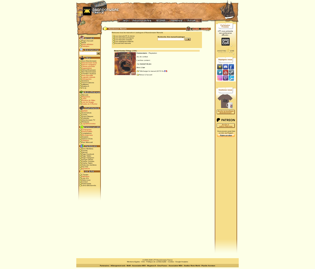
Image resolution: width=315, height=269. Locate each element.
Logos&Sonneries (88, 123)
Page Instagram (88, 158)
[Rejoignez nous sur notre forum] (219, 67)
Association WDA (175, 266)
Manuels (85, 95)
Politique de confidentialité (156, 262)
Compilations (87, 133)
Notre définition (87, 44)
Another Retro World (192, 266)
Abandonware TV (88, 120)
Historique (85, 176)
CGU (143, 262)
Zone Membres (87, 149)
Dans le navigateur (89, 64)
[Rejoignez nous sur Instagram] (219, 78)
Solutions (85, 81)
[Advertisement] (226, 190)
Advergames (86, 79)
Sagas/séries (87, 68)
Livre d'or (85, 178)
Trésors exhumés (88, 66)
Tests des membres (89, 165)
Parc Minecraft (87, 142)
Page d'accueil (87, 41)
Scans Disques (87, 116)
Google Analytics (181, 262)
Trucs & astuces (88, 82)
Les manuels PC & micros (125, 36)
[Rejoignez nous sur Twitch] (225, 78)
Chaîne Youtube (88, 161)
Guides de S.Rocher (89, 104)
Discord (84, 152)
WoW (129, 266)
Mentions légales (133, 262)
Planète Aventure (208, 266)
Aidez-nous (86, 180)
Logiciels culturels (88, 77)
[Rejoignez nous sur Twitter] (219, 72)
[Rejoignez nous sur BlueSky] (232, 78)
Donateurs (86, 168)
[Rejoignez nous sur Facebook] (232, 67)
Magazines (86, 97)
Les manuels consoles (123, 40)
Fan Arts (85, 167)
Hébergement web (118, 266)
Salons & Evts (87, 139)
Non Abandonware (89, 72)
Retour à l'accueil (145, 75)
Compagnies (86, 130)
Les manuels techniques (124, 38)
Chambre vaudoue (89, 73)
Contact (85, 182)
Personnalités (87, 131)
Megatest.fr (151, 266)
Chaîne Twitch (87, 163)
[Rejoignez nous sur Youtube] (225, 72)
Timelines (85, 140)
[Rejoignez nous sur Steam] (232, 72)
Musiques (85, 122)
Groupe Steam (87, 159)
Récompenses (87, 135)
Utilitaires (85, 84)
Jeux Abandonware (89, 61)
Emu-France (162, 266)
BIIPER (84, 111)
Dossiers (85, 137)
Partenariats (86, 184)
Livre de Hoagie (88, 102)
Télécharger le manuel (147, 71)
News (84, 42)
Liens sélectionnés (89, 185)
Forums (84, 150)
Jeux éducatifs (87, 75)
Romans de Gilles (88, 100)
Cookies (171, 262)
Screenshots (86, 113)
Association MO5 (139, 266)
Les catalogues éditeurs (124, 41)
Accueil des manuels (123, 43)
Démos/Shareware (89, 70)
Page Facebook (88, 154)
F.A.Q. (84, 88)
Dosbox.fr (85, 86)
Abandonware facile (89, 63)
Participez (85, 46)
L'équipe (85, 175)
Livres (84, 98)
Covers (84, 114)
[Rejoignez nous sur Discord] (225, 67)
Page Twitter (86, 156)
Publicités (85, 118)
